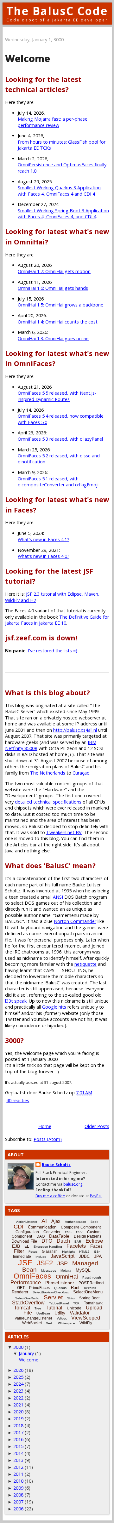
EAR (77, 1241)
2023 (18, 1391)
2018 (18, 1426)
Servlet (53, 1297)
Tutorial (54, 1307)
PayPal (96, 1196)
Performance (25, 1282)
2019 (18, 1419)
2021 (18, 1405)
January (26, 1353)
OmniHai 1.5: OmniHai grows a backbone (60, 305)
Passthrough (91, 1277)
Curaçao (81, 773)
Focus (32, 1251)
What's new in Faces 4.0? (43, 556)
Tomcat (22, 1307)
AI (44, 1221)
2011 (18, 1474)
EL (26, 1246)
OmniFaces (32, 1276)
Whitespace (66, 1323)
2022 (18, 1398)
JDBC (84, 1256)
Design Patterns (87, 1236)
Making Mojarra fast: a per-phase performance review (52, 122)
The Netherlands (47, 773)
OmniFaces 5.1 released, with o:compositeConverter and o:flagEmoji (58, 482)
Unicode (74, 1308)
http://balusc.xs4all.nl (75, 730)
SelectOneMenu (88, 1292)
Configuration (27, 1232)
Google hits (54, 1007)
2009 (18, 1488)
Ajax (55, 1221)
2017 (18, 1432)
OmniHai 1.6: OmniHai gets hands (53, 288)
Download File (24, 1241)
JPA (98, 1256)
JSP (62, 1263)
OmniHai (67, 1277)
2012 (18, 1467)
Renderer (20, 1292)
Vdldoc (62, 1318)
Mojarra (65, 1270)
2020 (18, 1412)
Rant (75, 1287)
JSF (25, 1262)
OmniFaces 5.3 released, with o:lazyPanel (60, 439)
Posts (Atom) (48, 1139)
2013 (18, 1460)
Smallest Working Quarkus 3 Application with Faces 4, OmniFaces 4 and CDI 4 (59, 191)
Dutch (63, 1241)
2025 (18, 1377)
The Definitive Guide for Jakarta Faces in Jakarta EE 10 (57, 620)
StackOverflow (28, 1302)
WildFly (85, 1323)
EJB (16, 1246)
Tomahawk (93, 1303)
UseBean (43, 1313)
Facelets (76, 1246)
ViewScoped (85, 1317)
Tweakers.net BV (64, 832)
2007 (18, 1502)
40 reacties (17, 1100)
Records (90, 1288)
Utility (59, 1312)
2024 (18, 1384)
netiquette (85, 964)
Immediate (22, 1256)
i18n (97, 1251)
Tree (38, 1308)
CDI (18, 1226)
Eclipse (94, 1241)
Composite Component (81, 1227)
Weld (50, 1323)
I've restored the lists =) (52, 651)
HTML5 (84, 1251)
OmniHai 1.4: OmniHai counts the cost (58, 322)
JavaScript (62, 1256)
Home (44, 1126)
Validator (80, 1312)
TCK (76, 1303)
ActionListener (26, 1221)
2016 (18, 1439)
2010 (18, 1481)
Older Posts (97, 1126)
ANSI (58, 897)
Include (40, 1256)
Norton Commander (75, 921)
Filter (19, 1251)
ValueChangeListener (33, 1318)
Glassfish (50, 1251)
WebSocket (32, 1323)
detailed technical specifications (48, 802)
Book (94, 1221)
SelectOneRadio (27, 1298)
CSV (79, 1232)
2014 (18, 1453)
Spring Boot (89, 1298)
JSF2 (45, 1263)
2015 (18, 1446)
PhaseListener (59, 1282)
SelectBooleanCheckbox (51, 1292)
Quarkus (60, 1288)
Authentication (75, 1221)
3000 (18, 1347)
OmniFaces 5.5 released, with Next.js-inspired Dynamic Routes (57, 396)
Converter (51, 1232)
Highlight (68, 1251)
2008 (18, 1495)
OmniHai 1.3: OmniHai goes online (53, 338)
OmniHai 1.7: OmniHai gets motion (54, 271)
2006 (18, 1509)
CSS (68, 1232)
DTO (46, 1241)
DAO (40, 1236)
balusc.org (72, 1184)
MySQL (83, 1270)
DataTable (59, 1236)
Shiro (71, 1298)
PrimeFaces (39, 1287)
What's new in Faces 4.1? (43, 539)
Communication (42, 1227)
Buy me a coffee (50, 1196)
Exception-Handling (48, 1246)
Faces (96, 1246)
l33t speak (16, 1001)
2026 (18, 1370)
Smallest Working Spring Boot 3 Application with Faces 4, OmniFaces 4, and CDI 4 (63, 214)
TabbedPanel (59, 1303)
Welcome (27, 58)
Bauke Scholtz (56, 1164)
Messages (48, 1270)
